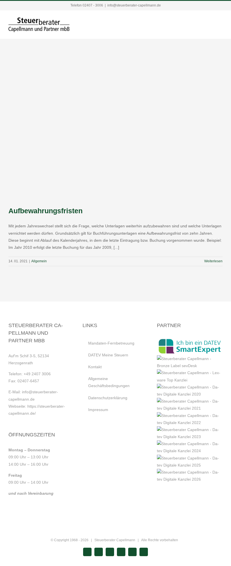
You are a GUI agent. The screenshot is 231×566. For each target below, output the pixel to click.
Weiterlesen (213, 261)
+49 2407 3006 (37, 374)
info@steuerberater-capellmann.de (134, 5)
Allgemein (39, 261)
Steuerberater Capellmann (114, 540)
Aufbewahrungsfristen (45, 211)
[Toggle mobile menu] (220, 23)
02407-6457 (28, 381)
